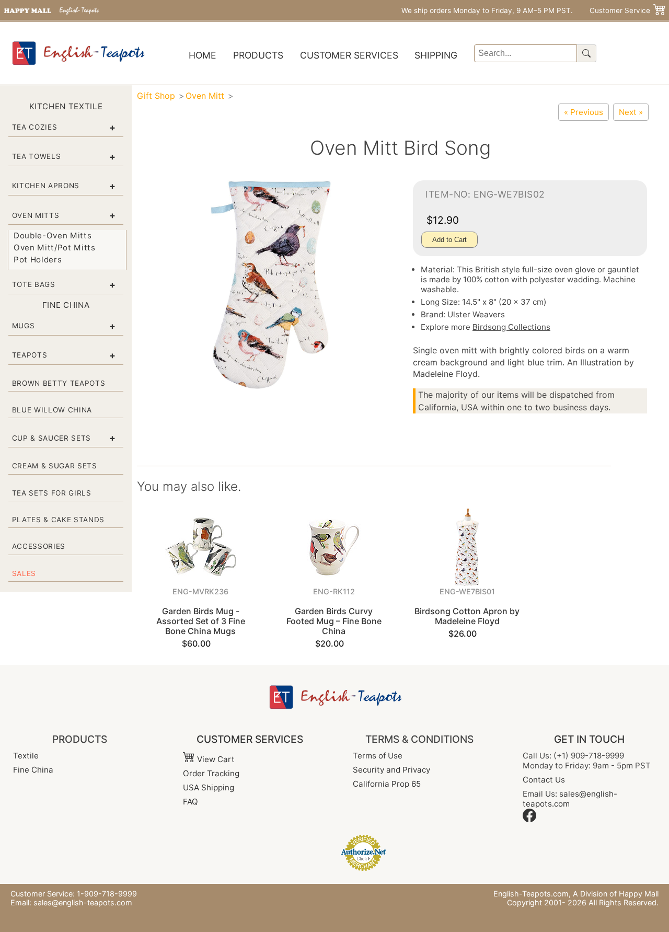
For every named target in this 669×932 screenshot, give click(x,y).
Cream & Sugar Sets (54, 466)
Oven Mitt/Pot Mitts (55, 247)
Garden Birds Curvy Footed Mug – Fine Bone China (334, 621)
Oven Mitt (205, 95)
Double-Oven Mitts (52, 235)
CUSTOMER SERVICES (250, 739)
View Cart (215, 759)
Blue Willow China (52, 410)
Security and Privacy (391, 770)
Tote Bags (33, 284)
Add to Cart (449, 240)
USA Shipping (208, 787)
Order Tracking (211, 773)
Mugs (23, 325)
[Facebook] (529, 819)
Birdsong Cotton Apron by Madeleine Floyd (467, 616)
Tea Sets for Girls (51, 493)
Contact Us (544, 780)
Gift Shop (156, 95)
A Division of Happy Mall (616, 893)
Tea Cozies (34, 127)
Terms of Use (377, 756)
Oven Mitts (36, 215)
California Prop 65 (387, 784)
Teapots (30, 355)
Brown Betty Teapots (59, 383)
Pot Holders (38, 259)
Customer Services (349, 55)
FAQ (190, 802)
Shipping (435, 55)
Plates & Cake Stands (58, 519)
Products (258, 55)
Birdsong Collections (511, 327)
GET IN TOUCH (589, 739)
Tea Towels (36, 156)
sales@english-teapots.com (82, 902)
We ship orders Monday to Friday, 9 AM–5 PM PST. (487, 10)
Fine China (33, 770)
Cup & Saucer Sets (51, 438)
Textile (26, 756)
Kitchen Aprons (45, 185)
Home (202, 55)
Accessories (38, 546)
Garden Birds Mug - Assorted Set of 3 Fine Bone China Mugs (200, 621)
